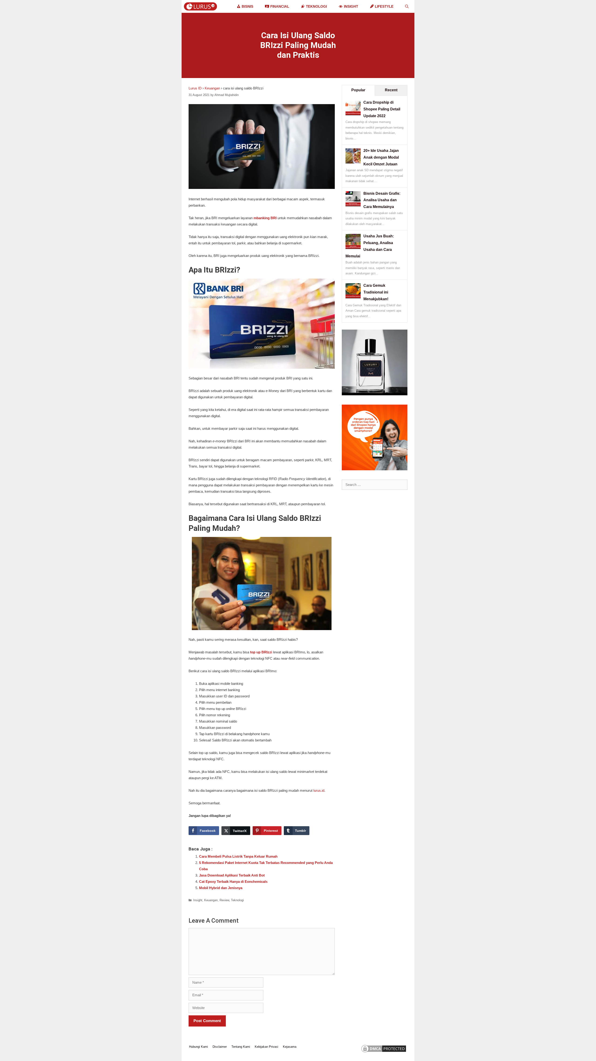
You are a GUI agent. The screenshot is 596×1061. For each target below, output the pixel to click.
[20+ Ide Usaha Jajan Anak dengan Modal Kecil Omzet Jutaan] (353, 162)
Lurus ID (195, 88)
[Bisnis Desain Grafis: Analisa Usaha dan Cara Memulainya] (353, 205)
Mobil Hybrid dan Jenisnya (220, 888)
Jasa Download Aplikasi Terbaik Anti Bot (232, 875)
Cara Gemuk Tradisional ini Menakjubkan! (375, 292)
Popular (358, 90)
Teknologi (237, 900)
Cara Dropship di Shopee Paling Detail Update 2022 (381, 109)
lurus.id (318, 790)
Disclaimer (220, 1046)
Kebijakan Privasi (266, 1046)
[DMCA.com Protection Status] (383, 1052)
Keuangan (212, 88)
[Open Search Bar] (406, 6)
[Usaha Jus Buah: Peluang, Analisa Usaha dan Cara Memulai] (353, 248)
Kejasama (289, 1046)
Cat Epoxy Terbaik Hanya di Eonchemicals (233, 882)
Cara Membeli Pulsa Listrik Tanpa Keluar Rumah (238, 856)
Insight (197, 900)
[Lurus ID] (201, 6)
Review (224, 900)
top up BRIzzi (261, 652)
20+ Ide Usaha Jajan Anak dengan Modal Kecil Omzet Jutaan (381, 157)
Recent (391, 90)
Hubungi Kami (198, 1046)
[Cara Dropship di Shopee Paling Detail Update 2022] (353, 114)
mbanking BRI (265, 218)
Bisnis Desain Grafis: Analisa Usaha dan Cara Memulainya (381, 200)
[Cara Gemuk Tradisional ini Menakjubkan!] (353, 297)
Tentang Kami (240, 1046)
